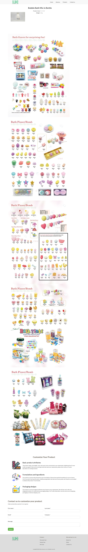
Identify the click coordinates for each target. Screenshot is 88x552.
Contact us (72, 2)
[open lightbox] (39, 75)
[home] (15, 2)
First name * (11, 508)
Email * (9, 514)
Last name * (48, 508)
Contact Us (69, 544)
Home (51, 2)
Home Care (42, 542)
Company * (47, 514)
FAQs (67, 542)
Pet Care (42, 544)
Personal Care (43, 540)
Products (65, 2)
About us (58, 2)
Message (10, 521)
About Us (68, 540)
